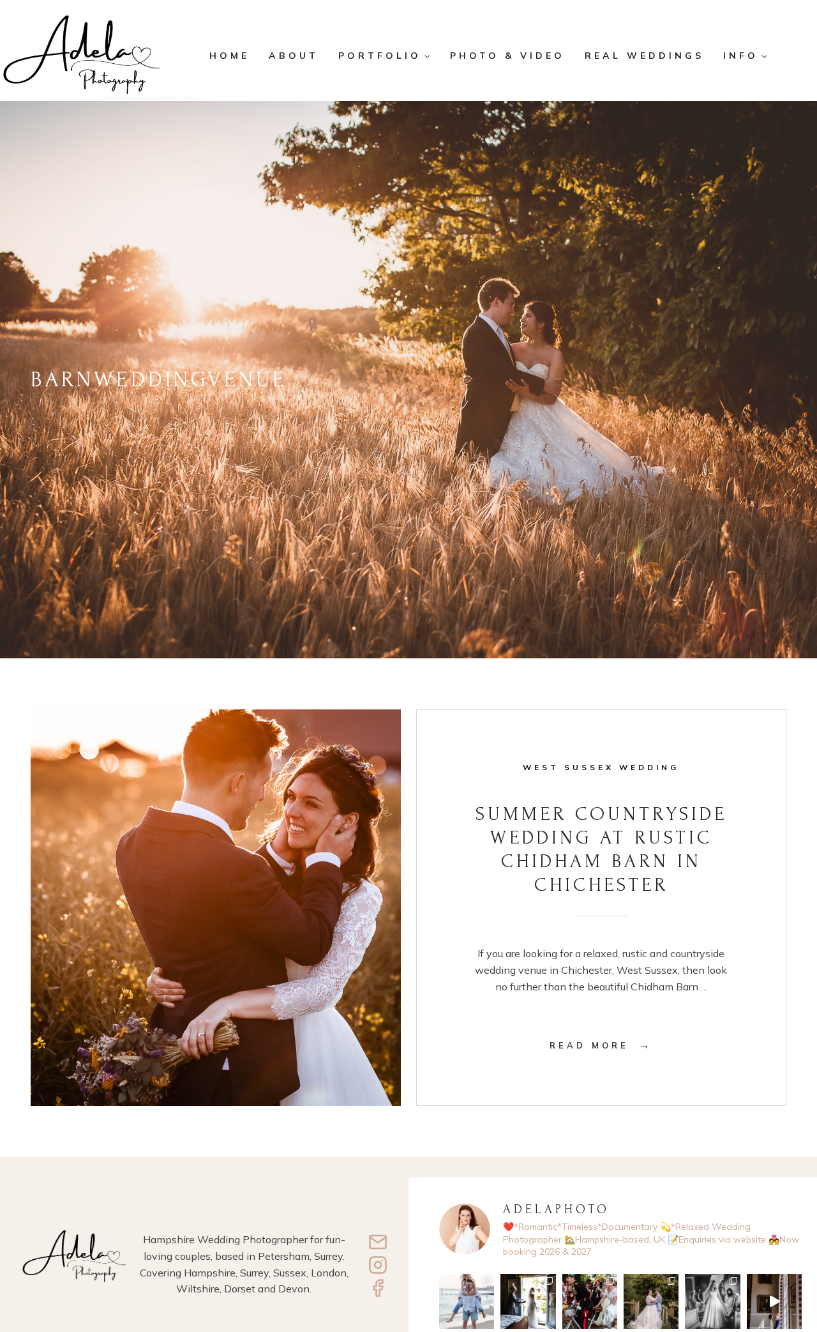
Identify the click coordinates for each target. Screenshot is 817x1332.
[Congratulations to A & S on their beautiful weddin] (774, 1301)
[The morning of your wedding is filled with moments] (712, 1301)
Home (229, 55)
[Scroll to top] (798, 1280)
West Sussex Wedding (601, 767)
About (294, 55)
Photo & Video (507, 55)
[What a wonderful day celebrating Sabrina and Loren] (651, 1301)
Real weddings (644, 55)
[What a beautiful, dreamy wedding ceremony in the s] (527, 1301)
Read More (601, 1045)
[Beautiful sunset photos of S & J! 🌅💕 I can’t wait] (466, 1301)
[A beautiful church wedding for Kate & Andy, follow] (589, 1301)
